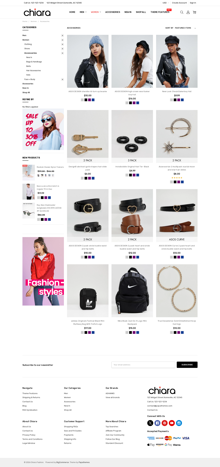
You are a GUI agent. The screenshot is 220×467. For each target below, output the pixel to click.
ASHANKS (110, 393)
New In (128, 12)
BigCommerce (62, 462)
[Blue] (49, 197)
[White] (42, 175)
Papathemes (84, 462)
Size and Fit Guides (73, 431)
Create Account (179, 3)
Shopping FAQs (71, 426)
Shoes (27, 49)
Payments (68, 435)
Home (72, 12)
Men (82, 12)
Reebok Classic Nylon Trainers (50, 167)
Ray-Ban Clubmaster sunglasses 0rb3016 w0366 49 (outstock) (49, 208)
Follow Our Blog (113, 439)
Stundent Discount (114, 443)
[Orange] (45, 175)
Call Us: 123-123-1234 (34, 3)
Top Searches (112, 426)
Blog (24, 406)
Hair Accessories (33, 71)
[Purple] (45, 197)
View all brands (113, 397)
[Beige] (49, 175)
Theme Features (160, 12)
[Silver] (38, 197)
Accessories (112, 12)
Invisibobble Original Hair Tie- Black (132, 166)
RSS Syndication (29, 410)
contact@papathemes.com (159, 406)
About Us (26, 426)
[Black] (38, 175)
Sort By (169, 28)
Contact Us (27, 401)
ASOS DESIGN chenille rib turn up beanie (88, 91)
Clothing (28, 44)
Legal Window (28, 443)
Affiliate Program (113, 431)
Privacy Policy (28, 435)
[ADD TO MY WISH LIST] (103, 49)
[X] (150, 423)
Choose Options (87, 82)
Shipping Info (70, 439)
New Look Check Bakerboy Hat (177, 91)
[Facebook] (157, 423)
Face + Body (29, 79)
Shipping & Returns (31, 397)
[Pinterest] (165, 423)
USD (165, 3)
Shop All (141, 12)
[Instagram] (179, 423)
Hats (28, 75)
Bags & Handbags (34, 62)
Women (95, 12)
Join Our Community (115, 435)
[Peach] (53, 175)
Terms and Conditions (32, 439)
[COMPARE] (103, 44)
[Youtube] (172, 423)
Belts (28, 66)
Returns (67, 443)
